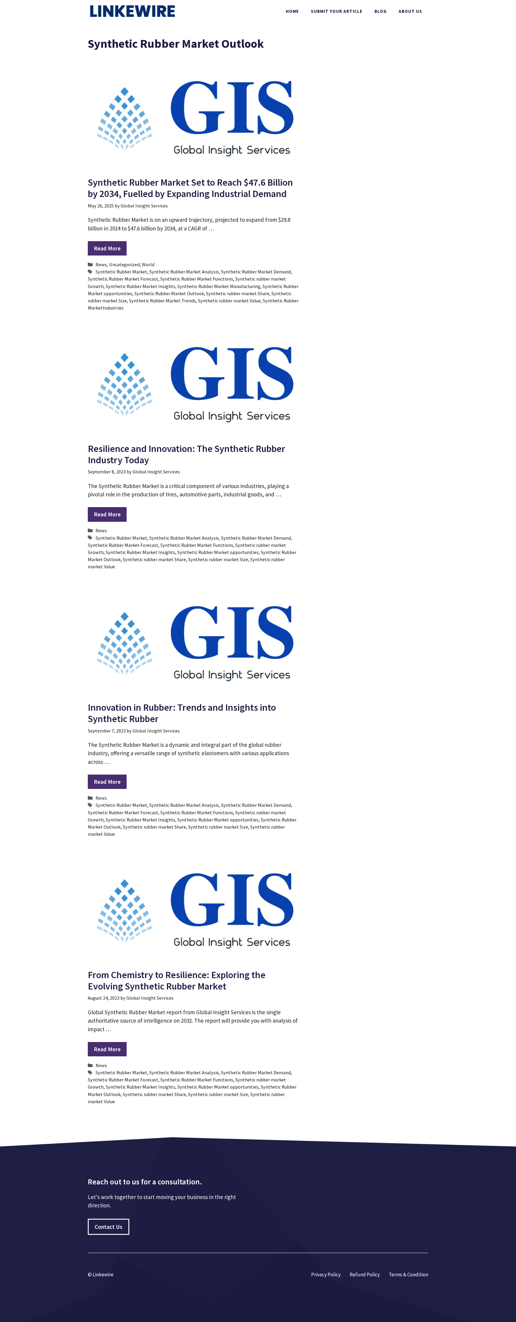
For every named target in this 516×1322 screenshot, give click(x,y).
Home (292, 11)
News (101, 264)
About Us (410, 11)
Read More (107, 248)
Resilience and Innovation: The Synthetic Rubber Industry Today (186, 454)
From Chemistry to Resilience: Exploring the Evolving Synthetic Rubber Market (176, 980)
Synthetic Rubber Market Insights (140, 286)
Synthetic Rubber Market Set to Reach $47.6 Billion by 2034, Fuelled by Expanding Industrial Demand (190, 188)
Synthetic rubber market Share (237, 293)
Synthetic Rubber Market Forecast (123, 279)
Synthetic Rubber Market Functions (196, 279)
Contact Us (108, 1226)
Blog (380, 11)
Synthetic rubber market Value (229, 301)
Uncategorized (124, 264)
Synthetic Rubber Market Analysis (184, 272)
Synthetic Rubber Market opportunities (218, 552)
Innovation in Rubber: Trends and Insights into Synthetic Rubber (182, 713)
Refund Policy (365, 1274)
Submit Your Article (337, 11)
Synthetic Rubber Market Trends (162, 301)
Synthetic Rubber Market (121, 272)
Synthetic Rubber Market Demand (256, 272)
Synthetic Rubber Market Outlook (169, 293)
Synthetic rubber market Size (218, 559)
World (148, 264)
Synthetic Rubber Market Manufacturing (218, 286)
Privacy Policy (326, 1274)
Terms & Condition (408, 1274)
